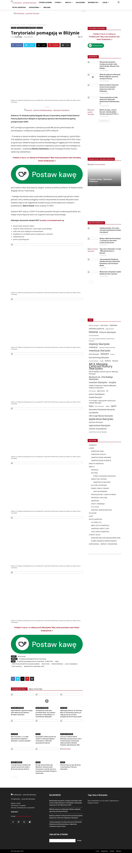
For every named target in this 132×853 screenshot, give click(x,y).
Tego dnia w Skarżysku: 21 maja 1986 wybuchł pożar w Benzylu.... (110, 251)
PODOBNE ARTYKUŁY (19, 689)
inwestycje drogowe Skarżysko (107, 347)
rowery (107, 406)
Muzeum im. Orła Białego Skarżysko (101, 378)
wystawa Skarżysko (96, 422)
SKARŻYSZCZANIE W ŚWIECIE (101, 460)
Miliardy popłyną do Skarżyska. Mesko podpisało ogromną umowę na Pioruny (110, 76)
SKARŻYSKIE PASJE (97, 451)
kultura (108, 361)
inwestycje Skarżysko (99, 351)
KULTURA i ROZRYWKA (17, 708)
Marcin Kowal (21, 656)
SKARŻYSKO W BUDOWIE (101, 482)
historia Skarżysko (107, 332)
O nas (97, 851)
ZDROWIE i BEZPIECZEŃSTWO (101, 510)
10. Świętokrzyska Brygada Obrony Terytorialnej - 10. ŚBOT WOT (35, 661)
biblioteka (113, 325)
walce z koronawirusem (51, 220)
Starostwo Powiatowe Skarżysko (102, 409)
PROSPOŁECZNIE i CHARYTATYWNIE (26, 27)
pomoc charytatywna (71, 664)
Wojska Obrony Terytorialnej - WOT (34, 666)
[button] (118, 3)
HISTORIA (94, 473)
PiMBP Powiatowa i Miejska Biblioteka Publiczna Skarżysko (102, 386)
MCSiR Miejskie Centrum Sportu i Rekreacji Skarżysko (103, 373)
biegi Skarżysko (109, 329)
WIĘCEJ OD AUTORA (35, 689)
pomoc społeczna (17, 666)
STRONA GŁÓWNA (45, 2)
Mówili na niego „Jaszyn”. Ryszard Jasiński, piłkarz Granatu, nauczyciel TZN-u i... (109, 112)
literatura (115, 361)
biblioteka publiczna (96, 329)
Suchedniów (93, 413)
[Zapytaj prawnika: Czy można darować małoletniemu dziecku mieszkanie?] (93, 230)
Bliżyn (57, 661)
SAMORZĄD (95, 501)
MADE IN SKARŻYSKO (96, 464)
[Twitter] (30, 822)
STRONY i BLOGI (94, 535)
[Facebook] (13, 822)
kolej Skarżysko (94, 354)
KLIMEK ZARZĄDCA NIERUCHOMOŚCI (104, 541)
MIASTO (68, 2)
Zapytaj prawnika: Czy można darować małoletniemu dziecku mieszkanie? (110, 230)
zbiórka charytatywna (98, 429)
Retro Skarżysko (99, 406)
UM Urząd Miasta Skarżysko (101, 416)
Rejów (91, 406)
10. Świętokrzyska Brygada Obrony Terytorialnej (32, 659)
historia (93, 332)
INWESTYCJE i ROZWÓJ (99, 479)
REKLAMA (47, 7)
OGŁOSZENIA (80, 2)
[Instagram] (18, 822)
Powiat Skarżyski (95, 397)
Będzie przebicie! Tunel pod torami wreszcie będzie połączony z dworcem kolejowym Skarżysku (65, 817)
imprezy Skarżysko (99, 344)
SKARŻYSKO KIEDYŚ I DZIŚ (100, 528)
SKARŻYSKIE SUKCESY (98, 454)
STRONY (58, 2)
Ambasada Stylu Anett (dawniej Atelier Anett (105, 538)
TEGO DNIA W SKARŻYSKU (100, 532)
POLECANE (92, 513)
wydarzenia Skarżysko (101, 419)
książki (101, 361)
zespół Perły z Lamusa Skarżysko (98, 432)
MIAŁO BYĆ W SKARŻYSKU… (100, 525)
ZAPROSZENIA (34, 7)
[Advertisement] (83, 17)
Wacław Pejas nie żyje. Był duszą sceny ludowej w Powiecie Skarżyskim (70, 767)
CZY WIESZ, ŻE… (96, 522)
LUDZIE (104, 2)
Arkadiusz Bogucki (94, 325)
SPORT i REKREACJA (17, 762)
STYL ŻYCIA (39, 27)
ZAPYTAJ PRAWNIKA (100, 491)
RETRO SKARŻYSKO (19, 7)
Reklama (118, 851)
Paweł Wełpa (18, 37)
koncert (105, 354)
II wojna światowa (94, 335)
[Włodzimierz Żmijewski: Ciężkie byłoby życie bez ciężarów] (93, 274)
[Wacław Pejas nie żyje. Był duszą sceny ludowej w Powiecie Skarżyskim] (71, 755)
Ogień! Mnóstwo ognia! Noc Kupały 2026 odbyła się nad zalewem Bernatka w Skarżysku (21, 712)
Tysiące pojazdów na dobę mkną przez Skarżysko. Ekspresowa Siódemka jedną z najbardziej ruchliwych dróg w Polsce (65, 824)
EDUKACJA (94, 470)
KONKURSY (93, 445)
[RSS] (24, 822)
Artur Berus (104, 325)
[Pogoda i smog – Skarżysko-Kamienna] (104, 174)
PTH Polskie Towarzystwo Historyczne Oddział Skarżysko (102, 401)
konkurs (112, 354)
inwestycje (93, 347)
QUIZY (91, 516)
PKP (107, 391)
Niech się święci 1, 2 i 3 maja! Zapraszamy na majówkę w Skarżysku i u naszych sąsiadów (21, 739)
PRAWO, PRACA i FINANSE (100, 488)
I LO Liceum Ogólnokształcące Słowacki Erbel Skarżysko (101, 340)
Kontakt (112, 851)
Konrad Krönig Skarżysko (99, 357)
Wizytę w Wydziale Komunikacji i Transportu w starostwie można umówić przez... (110, 240)
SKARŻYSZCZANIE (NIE (98, 457)
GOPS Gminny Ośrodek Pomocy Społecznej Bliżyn (26, 664)
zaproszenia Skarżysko (99, 425)
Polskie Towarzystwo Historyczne (104, 476)
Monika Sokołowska (57, 664)
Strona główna (15, 25)
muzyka (112, 382)
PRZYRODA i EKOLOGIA (99, 498)
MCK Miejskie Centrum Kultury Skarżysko (100, 366)
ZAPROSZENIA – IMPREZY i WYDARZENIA (103, 544)
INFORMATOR (93, 2)
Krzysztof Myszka (93, 361)
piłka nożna (101, 391)
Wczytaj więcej (104, 121)
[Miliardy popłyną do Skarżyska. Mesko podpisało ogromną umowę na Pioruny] (93, 77)
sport (113, 406)
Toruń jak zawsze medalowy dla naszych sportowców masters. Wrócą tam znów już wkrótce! (21, 767)
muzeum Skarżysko (98, 382)
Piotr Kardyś (92, 391)
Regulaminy (104, 851)
